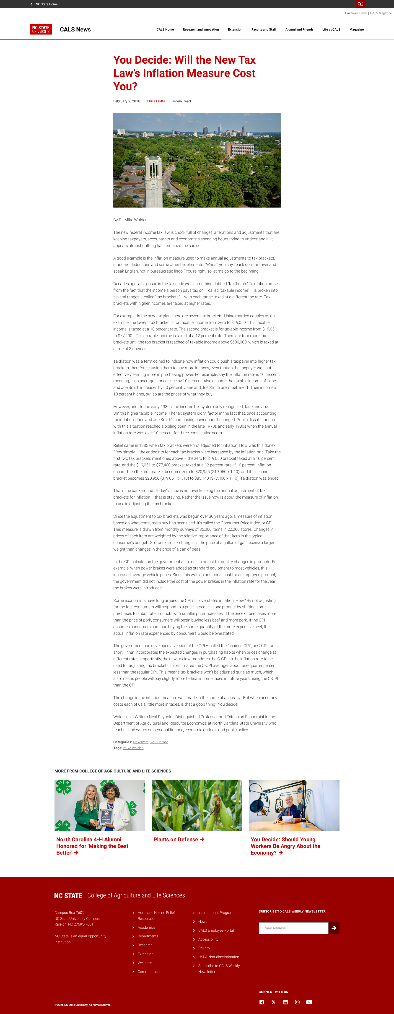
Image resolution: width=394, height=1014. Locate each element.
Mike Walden (133, 748)
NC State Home (46, 4)
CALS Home (165, 29)
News (202, 921)
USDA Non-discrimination (218, 957)
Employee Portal (356, 13)
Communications (151, 972)
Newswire (141, 742)
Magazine (357, 29)
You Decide (159, 742)
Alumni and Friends (299, 29)
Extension (235, 29)
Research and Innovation (201, 29)
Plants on (177, 839)
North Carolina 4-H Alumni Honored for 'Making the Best (92, 846)
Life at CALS (331, 29)
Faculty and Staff (263, 29)
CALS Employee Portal (216, 930)
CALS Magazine (381, 13)
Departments (148, 936)
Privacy (204, 948)
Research (145, 945)
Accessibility (208, 939)
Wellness (145, 963)
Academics (147, 927)
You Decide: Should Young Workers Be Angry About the (285, 846)
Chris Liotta (156, 101)
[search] (360, 4)
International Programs (216, 912)
